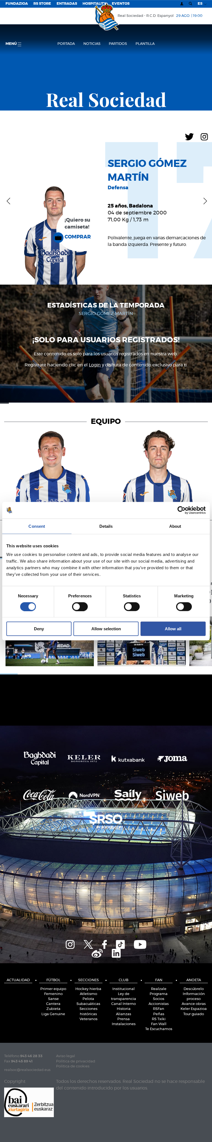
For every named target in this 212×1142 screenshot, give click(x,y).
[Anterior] (8, 201)
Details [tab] (106, 526)
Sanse (53, 999)
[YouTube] (140, 943)
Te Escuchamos (158, 1029)
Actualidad (18, 980)
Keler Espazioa (194, 1009)
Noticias (91, 44)
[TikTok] (120, 943)
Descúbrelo (194, 989)
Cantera (53, 1004)
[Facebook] (104, 943)
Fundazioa (17, 4)
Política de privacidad (75, 1061)
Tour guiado (193, 1014)
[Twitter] (189, 135)
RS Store (42, 4)
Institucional (123, 989)
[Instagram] (204, 135)
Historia (124, 1009)
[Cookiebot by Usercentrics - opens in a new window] (181, 510)
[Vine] (97, 952)
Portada (66, 44)
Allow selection (106, 628)
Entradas (67, 4)
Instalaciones (124, 1024)
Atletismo (88, 994)
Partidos (118, 44)
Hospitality (94, 4)
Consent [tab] (36, 526)
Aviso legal (65, 1056)
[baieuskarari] (29, 1102)
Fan (158, 980)
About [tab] (175, 526)
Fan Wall (158, 1024)
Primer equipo (53, 989)
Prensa (123, 1019)
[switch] (80, 606)
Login (95, 365)
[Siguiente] (203, 201)
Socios (158, 999)
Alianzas (123, 1014)
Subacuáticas (88, 1004)
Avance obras (194, 1004)
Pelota (88, 999)
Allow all (173, 628)
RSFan (158, 1009)
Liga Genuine (53, 1014)
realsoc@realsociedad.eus (27, 1070)
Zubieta (53, 1009)
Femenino (53, 994)
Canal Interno (123, 1004)
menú (12, 44)
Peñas (158, 1014)
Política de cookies (72, 1066)
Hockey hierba (88, 989)
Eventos (120, 4)
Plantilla (145, 44)
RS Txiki (159, 1019)
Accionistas (159, 1004)
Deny (39, 628)
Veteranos (88, 1019)
